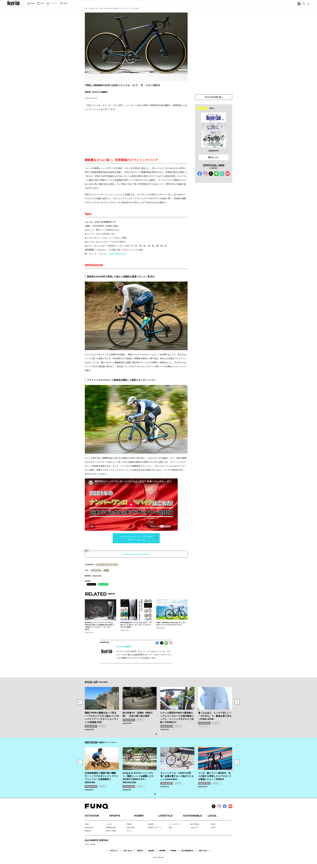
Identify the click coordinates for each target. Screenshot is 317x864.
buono (213, 827)
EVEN (213, 824)
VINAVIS (150, 824)
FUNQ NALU (131, 827)
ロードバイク (96, 570)
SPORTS (102, 726)
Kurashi (92, 844)
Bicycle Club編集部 (123, 646)
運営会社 (140, 850)
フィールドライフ (175, 824)
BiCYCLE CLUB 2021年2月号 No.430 (136, 554)
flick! (170, 827)
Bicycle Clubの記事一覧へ (213, 97)
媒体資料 (151, 850)
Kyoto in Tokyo (111, 831)
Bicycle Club (93, 8)
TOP (86, 8)
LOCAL (212, 815)
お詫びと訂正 (202, 850)
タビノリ (130, 831)
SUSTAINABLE (192, 815)
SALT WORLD (194, 824)
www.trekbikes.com (117, 254)
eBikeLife (88, 831)
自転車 (106, 570)
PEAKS (129, 824)
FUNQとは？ (114, 850)
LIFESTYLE (165, 815)
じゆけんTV (194, 827)
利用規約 (173, 850)
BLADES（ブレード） (155, 827)
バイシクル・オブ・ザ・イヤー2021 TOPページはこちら (136, 538)
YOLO (87, 844)
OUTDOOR (92, 815)
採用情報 (162, 850)
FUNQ (87, 824)
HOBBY (139, 815)
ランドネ (109, 824)
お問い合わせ (127, 850)
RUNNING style (111, 827)
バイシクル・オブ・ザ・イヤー (107, 564)
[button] (79, 702)
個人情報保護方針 (187, 850)
